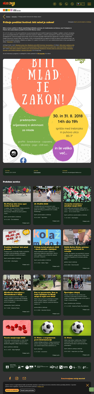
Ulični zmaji (62, 45)
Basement (10, 42)
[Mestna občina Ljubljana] (11, 366)
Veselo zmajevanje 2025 (14, 338)
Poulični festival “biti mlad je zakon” (16, 248)
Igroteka (5, 50)
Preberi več (41, 386)
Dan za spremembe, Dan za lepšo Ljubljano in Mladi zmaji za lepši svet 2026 (46, 294)
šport (75, 22)
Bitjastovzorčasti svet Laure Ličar (46, 47)
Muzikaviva (43, 48)
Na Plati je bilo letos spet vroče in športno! (15, 205)
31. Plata (68, 338)
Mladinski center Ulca (21, 45)
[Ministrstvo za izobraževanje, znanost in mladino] (41, 366)
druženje (88, 22)
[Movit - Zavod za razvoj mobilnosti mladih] (54, 366)
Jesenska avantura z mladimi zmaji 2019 (73, 205)
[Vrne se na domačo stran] (9, 4)
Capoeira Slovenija (26, 50)
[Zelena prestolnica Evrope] (21, 366)
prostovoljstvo (82, 22)
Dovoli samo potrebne (27, 390)
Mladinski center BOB (33, 45)
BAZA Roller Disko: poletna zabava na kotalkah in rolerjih (76, 249)
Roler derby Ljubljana (15, 48)
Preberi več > (26, 223)
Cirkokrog (69, 47)
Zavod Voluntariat (34, 48)
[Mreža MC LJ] (75, 366)
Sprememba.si (50, 45)
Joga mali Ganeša (61, 47)
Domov (8, 16)
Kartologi (42, 45)
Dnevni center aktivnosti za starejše (13, 47)
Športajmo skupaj (72, 292)
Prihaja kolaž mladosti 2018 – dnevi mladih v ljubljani (46, 248)
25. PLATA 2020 (41, 204)
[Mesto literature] (29, 366)
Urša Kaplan (37, 172)
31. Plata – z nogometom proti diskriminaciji (44, 339)
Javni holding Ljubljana (14, 50)
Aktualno (14, 16)
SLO (81, 4)
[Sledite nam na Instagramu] (16, 378)
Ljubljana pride (70, 45)
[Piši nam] (24, 378)
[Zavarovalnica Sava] (63, 366)
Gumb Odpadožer (68, 48)
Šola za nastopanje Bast (30, 47)
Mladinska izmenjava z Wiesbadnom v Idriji (14, 293)
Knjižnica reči (25, 48)
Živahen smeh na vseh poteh (55, 48)
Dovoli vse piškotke (12, 390)
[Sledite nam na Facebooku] (10, 378)
